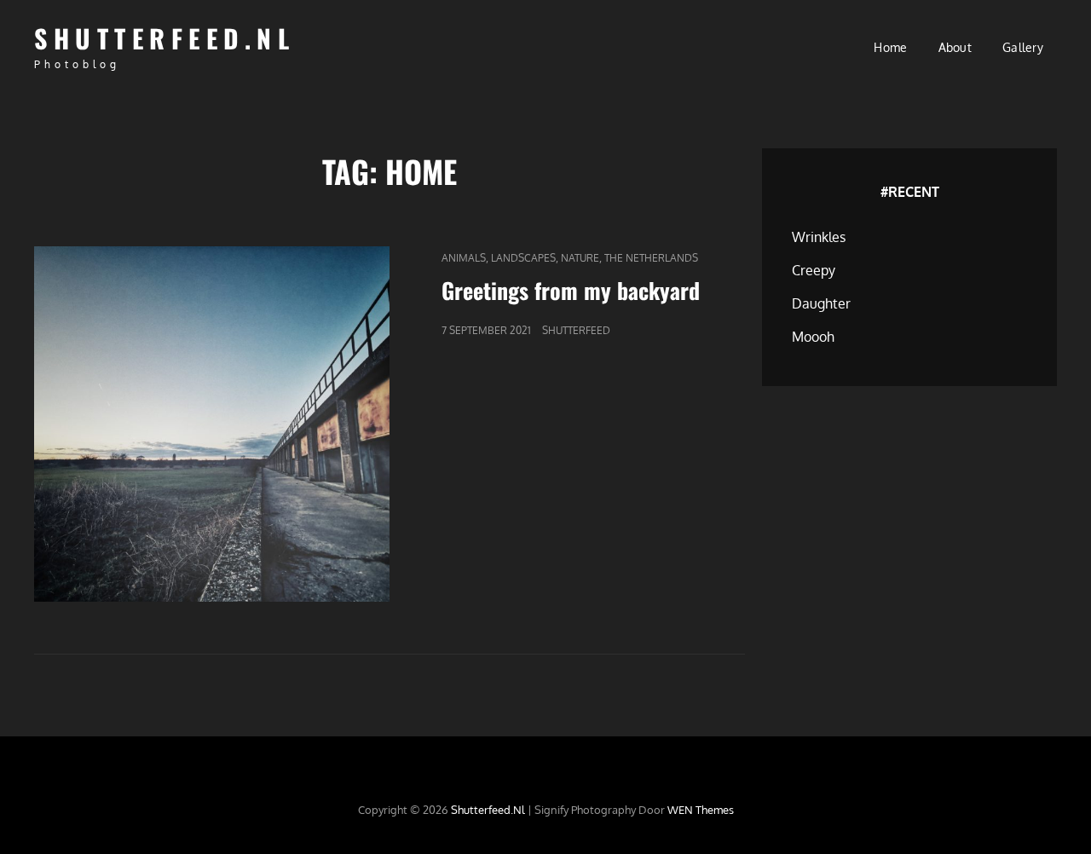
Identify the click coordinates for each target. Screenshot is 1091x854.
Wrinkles (819, 236)
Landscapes (523, 257)
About (955, 47)
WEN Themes (700, 809)
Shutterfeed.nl (164, 38)
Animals (464, 257)
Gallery (1022, 47)
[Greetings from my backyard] (212, 424)
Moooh (813, 336)
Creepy (813, 270)
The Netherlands (651, 257)
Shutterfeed (576, 330)
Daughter (821, 303)
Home (890, 47)
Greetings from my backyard (571, 290)
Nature (580, 257)
